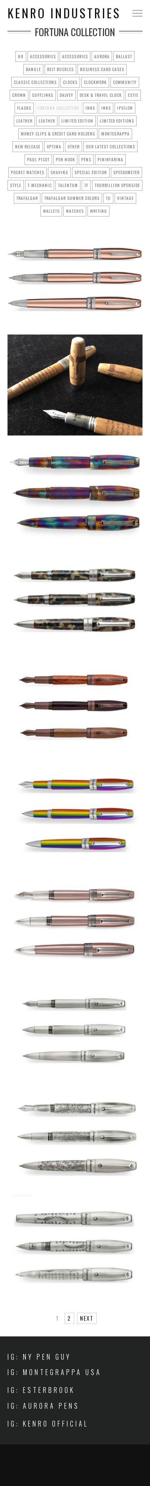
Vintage (125, 198)
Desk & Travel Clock (101, 95)
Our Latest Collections (110, 146)
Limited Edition (77, 121)
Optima (54, 146)
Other (74, 146)
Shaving (59, 172)
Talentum (68, 185)
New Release (27, 146)
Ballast (124, 56)
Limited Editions (117, 121)
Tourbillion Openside (117, 185)
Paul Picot (38, 159)
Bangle (33, 69)
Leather (24, 121)
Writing (98, 211)
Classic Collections (35, 82)
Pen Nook (65, 159)
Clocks (70, 82)
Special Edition (91, 172)
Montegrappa (115, 133)
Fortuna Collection (58, 108)
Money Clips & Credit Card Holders (58, 133)
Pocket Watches (27, 172)
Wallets (51, 211)
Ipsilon (125, 108)
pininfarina (110, 159)
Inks (90, 108)
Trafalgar (27, 198)
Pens (86, 159)
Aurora (102, 56)
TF (86, 185)
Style (15, 185)
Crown (19, 95)
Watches (75, 211)
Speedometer (126, 172)
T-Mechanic (40, 185)
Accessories (43, 56)
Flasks (24, 108)
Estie (133, 95)
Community (125, 82)
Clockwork (95, 82)
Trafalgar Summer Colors (72, 198)
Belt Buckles (60, 69)
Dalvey (66, 95)
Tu (108, 198)
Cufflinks (42, 95)
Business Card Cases (102, 69)
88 (21, 56)
